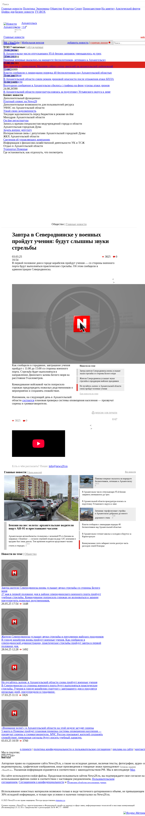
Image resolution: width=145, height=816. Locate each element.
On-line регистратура (15, 120)
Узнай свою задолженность (19, 110)
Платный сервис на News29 (20, 101)
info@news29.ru (58, 466)
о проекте (26, 749)
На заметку (108, 8)
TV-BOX (40, 11)
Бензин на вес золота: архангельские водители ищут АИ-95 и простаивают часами (41, 527)
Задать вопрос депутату (17, 130)
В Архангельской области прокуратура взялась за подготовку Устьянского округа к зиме (57, 91)
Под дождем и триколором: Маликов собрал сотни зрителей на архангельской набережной (58, 66)
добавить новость (77, 42)
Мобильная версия (33, 42)
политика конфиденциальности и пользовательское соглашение (72, 749)
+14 (23, 27)
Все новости (130, 472)
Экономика (42, 8)
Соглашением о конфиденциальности (41, 782)
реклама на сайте (123, 749)
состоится (28, 400)
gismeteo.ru (60, 800)
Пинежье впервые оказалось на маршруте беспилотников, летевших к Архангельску (54, 59)
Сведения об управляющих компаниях (26, 139)
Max (132, 769)
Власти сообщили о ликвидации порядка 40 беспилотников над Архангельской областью (57, 72)
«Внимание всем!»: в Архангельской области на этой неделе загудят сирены (47, 727)
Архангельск (29, 23)
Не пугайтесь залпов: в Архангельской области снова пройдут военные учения (100, 387)
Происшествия (92, 8)
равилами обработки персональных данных (87, 782)
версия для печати (106, 412)
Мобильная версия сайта (17, 745)
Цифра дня (7, 11)
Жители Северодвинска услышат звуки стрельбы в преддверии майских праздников (99, 379)
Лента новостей (35, 472)
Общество (56, 8)
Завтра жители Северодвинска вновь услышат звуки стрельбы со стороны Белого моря (100, 372)
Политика (29, 8)
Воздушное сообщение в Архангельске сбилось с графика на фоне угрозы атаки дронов (56, 85)
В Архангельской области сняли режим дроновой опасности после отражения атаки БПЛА (58, 79)
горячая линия (99, 42)
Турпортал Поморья (15, 149)
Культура (68, 8)
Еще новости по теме (89, 393)
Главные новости (11, 8)
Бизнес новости (24, 11)
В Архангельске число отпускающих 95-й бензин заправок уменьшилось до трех (52, 53)
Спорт (78, 8)
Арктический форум (127, 8)
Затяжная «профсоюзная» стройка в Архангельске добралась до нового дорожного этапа (111, 514)
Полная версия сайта (14, 14)
